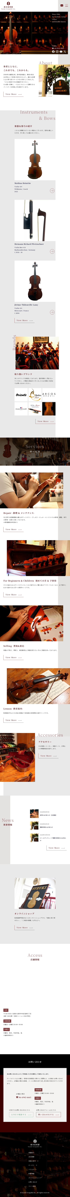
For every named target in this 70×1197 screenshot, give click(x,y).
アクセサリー (33, 1169)
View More (11, 94)
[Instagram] (57, 51)
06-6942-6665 (59, 48)
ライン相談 (32, 1186)
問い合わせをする (46, 1114)
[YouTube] (61, 51)
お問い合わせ (33, 1182)
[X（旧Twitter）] (65, 51)
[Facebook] (53, 51)
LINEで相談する (18, 1114)
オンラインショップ (35, 1178)
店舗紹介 (31, 1153)
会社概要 (31, 1157)
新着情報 (31, 1174)
